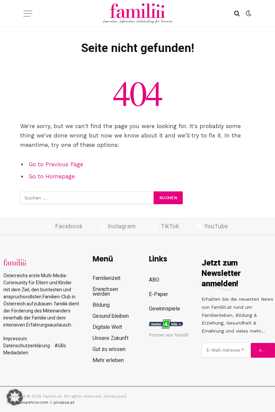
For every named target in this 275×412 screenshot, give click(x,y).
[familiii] (137, 13)
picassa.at (64, 402)
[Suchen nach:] (87, 197)
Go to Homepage (52, 176)
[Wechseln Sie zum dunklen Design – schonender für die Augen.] (248, 13)
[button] (15, 397)
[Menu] (27, 13)
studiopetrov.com (30, 402)
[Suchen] (237, 13)
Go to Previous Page (56, 164)
